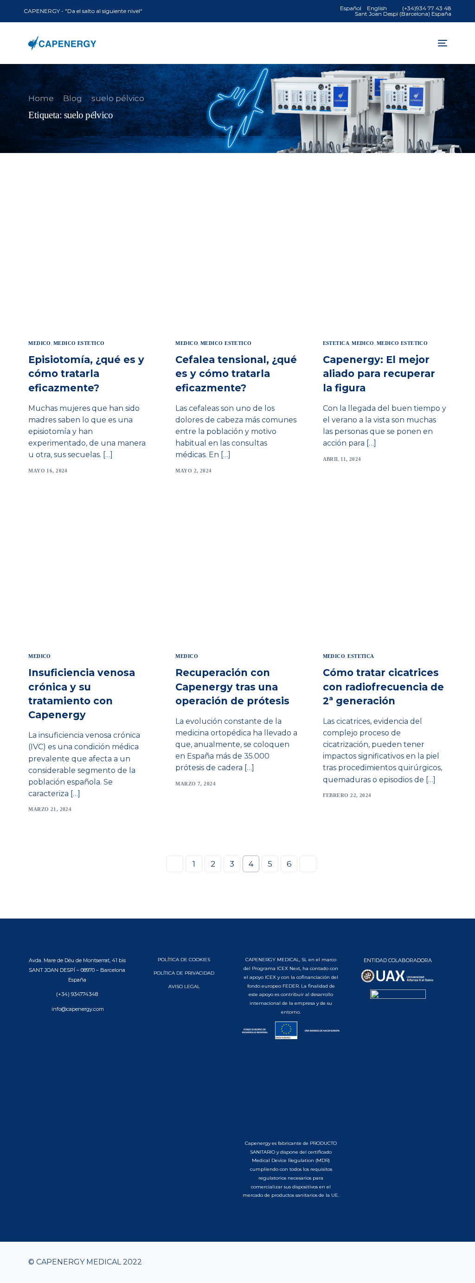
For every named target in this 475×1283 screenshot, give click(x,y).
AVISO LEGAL (184, 986)
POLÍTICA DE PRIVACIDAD (184, 973)
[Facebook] (394, 1262)
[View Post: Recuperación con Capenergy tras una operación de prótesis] (237, 574)
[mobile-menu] (440, 43)
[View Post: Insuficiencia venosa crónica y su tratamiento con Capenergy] (90, 574)
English (377, 8)
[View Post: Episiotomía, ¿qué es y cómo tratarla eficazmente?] (90, 261)
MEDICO (39, 343)
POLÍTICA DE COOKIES (184, 960)
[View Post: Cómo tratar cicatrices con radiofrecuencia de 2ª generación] (385, 574)
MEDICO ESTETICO (79, 343)
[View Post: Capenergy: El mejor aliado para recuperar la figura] (385, 261)
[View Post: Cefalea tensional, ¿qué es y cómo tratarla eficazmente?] (237, 261)
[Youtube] (409, 1262)
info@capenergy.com (77, 1009)
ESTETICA (336, 343)
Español (350, 8)
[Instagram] (424, 1262)
